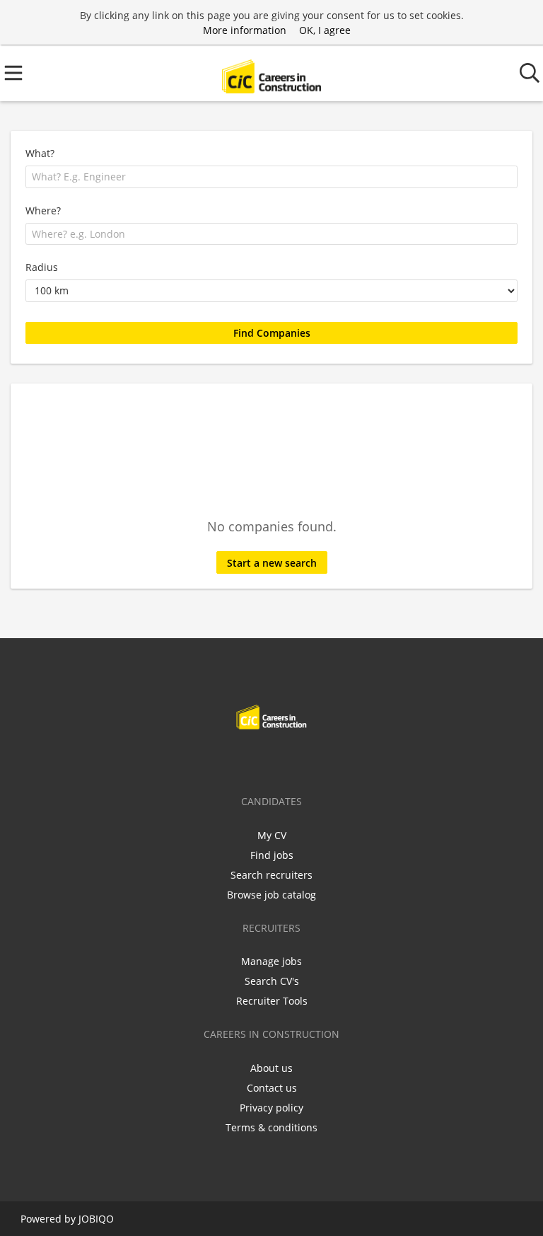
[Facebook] (227, 759)
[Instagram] (297, 759)
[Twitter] (250, 759)
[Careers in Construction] (271, 73)
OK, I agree (325, 30)
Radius (41, 267)
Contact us (272, 1088)
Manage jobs (271, 961)
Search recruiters (271, 875)
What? (39, 153)
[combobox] (271, 177)
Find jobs (271, 855)
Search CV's (272, 981)
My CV (271, 835)
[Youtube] (318, 759)
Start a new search (272, 563)
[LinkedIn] (274, 759)
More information (244, 30)
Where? (43, 210)
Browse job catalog (271, 894)
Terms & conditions (271, 1127)
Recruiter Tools (272, 1000)
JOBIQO (96, 1218)
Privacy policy (271, 1107)
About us (271, 1068)
